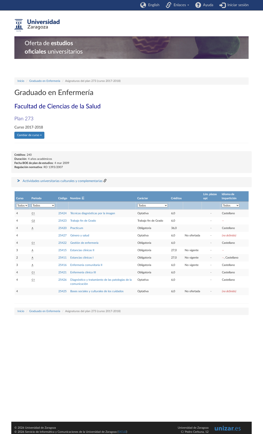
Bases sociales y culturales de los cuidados (96, 291)
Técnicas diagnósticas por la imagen (92, 213)
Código (62, 198)
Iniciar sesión (237, 5)
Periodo (36, 198)
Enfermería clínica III (83, 272)
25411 (62, 257)
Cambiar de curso (28, 135)
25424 (62, 213)
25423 (62, 220)
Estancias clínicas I (81, 257)
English (152, 5)
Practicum (76, 228)
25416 (62, 265)
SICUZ (122, 432)
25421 (62, 272)
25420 (62, 228)
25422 (62, 243)
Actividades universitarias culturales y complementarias (63, 181)
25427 (62, 235)
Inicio (20, 81)
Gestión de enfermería (84, 243)
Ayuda (207, 5)
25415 (62, 250)
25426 (62, 279)
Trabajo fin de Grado (83, 220)
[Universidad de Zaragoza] (37, 25)
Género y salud (79, 235)
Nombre (75, 198)
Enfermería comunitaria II (86, 265)
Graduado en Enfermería (44, 81)
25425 (62, 291)
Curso (19, 198)
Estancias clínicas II (82, 250)
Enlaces (179, 5)
